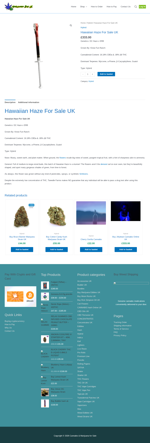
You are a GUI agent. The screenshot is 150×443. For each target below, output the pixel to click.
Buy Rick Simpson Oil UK (88, 300)
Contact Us (126, 7)
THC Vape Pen (83, 390)
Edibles (80, 326)
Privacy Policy (120, 335)
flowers (62, 158)
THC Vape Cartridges (86, 386)
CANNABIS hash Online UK (89, 307)
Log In (142, 7)
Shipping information (122, 326)
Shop (82, 7)
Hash (79, 330)
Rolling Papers (83, 364)
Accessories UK (84, 281)
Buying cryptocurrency (14, 321)
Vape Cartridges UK (86, 401)
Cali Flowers (82, 304)
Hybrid (90, 23)
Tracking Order (120, 322)
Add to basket (106, 74)
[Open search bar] (136, 7)
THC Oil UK (82, 383)
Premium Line (83, 356)
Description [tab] (10, 102)
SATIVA (80, 368)
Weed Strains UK (84, 416)
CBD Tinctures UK (85, 315)
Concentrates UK (84, 322)
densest (104, 164)
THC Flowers (83, 379)
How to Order (97, 7)
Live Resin (82, 349)
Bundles (80, 289)
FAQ (116, 332)
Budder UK (82, 285)
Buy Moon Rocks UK (86, 296)
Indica (80, 337)
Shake (80, 371)
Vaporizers (82, 405)
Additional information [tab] (28, 102)
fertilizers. (84, 174)
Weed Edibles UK (85, 413)
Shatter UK (82, 375)
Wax (79, 409)
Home (73, 7)
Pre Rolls (81, 352)
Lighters (80, 345)
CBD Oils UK (83, 311)
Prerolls (80, 360)
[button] (71, 25)
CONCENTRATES (85, 319)
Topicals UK (82, 394)
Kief (79, 341)
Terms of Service (121, 329)
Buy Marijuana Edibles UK (88, 292)
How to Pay (112, 7)
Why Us (8, 328)
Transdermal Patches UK (88, 398)
